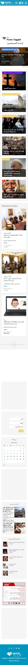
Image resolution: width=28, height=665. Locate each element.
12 (10, 453)
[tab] (8, 584)
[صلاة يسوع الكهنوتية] (14, 81)
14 (17, 453)
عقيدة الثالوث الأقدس (13, 571)
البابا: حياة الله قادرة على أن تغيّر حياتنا (16, 542)
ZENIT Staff (6, 333)
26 (10, 459)
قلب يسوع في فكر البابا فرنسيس (15, 556)
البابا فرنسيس (16, 94)
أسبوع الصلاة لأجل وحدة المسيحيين (14, 72)
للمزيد (14, 344)
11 (7, 453)
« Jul (4, 465)
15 (20, 453)
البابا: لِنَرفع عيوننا (12, 564)
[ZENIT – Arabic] (8, 3)
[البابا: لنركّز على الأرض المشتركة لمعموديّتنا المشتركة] (14, 124)
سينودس (8, 116)
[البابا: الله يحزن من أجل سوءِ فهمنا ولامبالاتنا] (14, 145)
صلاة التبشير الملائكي (8, 94)
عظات (4, 116)
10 (4, 453)
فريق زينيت (3, 62)
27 (14, 459)
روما (4, 181)
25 (7, 459)
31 (4, 461)
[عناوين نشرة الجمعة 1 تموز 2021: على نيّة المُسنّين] (14, 189)
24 (4, 459)
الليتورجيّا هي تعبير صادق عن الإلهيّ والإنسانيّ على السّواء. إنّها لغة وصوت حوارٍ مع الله (8, 527)
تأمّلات (4, 72)
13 (14, 453)
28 (17, 459)
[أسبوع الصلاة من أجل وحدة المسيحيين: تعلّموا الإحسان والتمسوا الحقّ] (14, 167)
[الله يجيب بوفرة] (14, 102)
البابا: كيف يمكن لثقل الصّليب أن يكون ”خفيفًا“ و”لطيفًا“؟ (16, 550)
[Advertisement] (14, 20)
